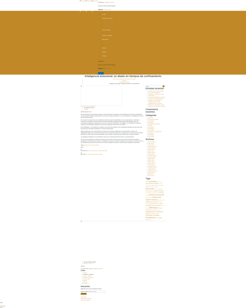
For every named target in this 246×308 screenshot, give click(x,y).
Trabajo (160, 217)
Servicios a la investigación (155, 131)
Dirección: (100, 6)
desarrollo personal (149, 186)
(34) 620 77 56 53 (88, 263)
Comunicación (159, 181)
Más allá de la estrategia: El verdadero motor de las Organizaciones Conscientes (155, 102)
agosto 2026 (151, 141)
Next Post (83, 154)
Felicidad (147, 195)
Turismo (147, 219)
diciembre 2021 (152, 166)
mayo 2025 (151, 144)
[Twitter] (85, 147)
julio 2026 (151, 143)
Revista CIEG (86, 279)
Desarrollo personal (124, 82)
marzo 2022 (151, 161)
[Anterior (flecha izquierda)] (0, 307)
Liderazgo (151, 127)
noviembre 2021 (152, 167)
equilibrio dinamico (158, 191)
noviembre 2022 (152, 155)
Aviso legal (83, 297)
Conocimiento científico (152, 183)
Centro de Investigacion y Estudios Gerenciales (124, 79)
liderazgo (153, 207)
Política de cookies (85, 300)
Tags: (82, 145)
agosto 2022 (151, 158)
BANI (146, 181)
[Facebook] (84, 147)
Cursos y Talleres (87, 276)
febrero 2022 (152, 163)
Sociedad (151, 133)
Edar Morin (156, 186)
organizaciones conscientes (154, 211)
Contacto (85, 283)
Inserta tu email (84, 291)
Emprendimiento (160, 189)
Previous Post (84, 150)
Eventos (162, 192)
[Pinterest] (86, 147)
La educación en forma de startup (94, 154)
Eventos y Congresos (88, 277)
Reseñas (157, 213)
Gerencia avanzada (156, 195)
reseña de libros (153, 213)
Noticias (124, 80)
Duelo (153, 186)
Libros (150, 125)
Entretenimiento (149, 191)
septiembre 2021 (152, 171)
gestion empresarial (149, 197)
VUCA (151, 219)
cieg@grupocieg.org (109, 2)
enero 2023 (151, 154)
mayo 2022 (151, 160)
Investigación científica (154, 124)
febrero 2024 (152, 148)
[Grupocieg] (83, 0)
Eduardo (86, 109)
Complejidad (152, 181)
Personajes (151, 128)
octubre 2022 (152, 157)
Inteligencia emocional (88, 145)
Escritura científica (149, 192)
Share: (82, 147)
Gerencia (150, 122)
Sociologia (151, 134)
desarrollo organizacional (159, 185)
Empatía (155, 189)
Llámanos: (100, 9)
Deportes (150, 117)
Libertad (158, 203)
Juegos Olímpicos (153, 203)
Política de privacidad (86, 298)
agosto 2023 (151, 149)
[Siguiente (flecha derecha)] (1, 307)
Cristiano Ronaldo (148, 185)
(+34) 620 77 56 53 (107, 9)
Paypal (101, 71)
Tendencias (150, 217)
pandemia (96, 145)
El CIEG (85, 272)
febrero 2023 (151, 152)
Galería (85, 280)
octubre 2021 (152, 169)
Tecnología (151, 136)
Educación (93, 106)
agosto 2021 (151, 172)
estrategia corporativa (155, 192)
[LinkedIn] (87, 147)
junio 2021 (151, 175)
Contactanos (101, 2)
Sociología (149, 215)
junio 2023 (151, 151)
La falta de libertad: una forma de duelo (97, 150)
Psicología (151, 130)
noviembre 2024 (152, 146)
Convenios (160, 183)
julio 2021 (151, 174)
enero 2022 (151, 164)
